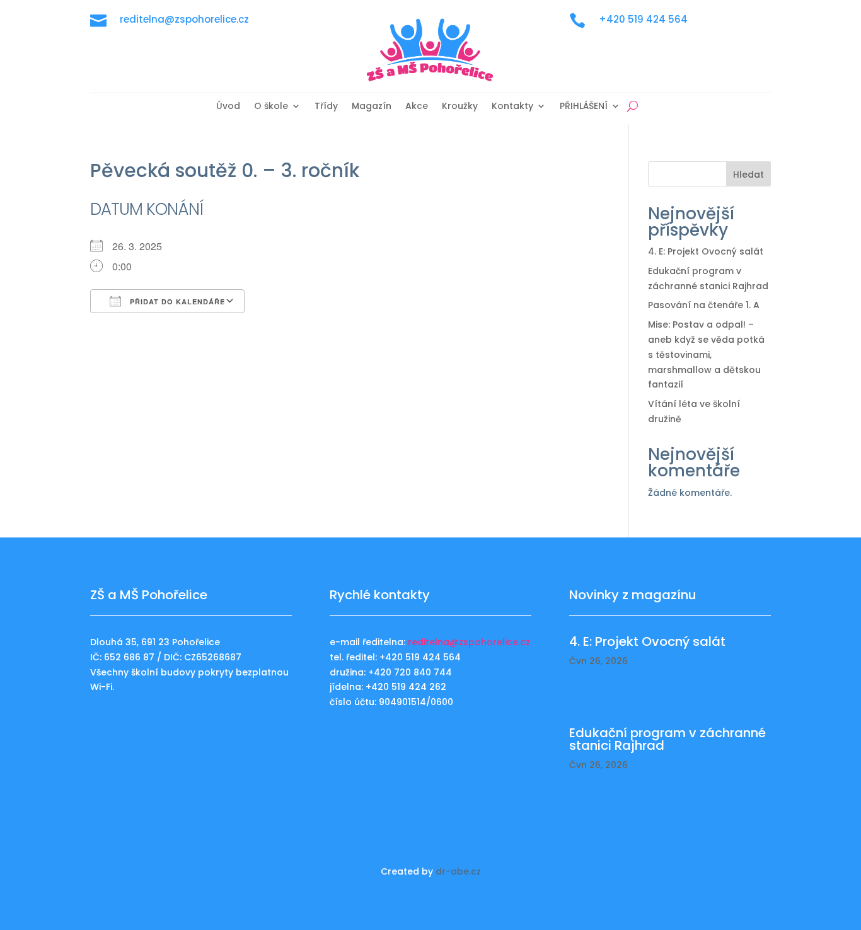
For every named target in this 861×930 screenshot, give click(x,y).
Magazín (371, 106)
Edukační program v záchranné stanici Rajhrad (667, 739)
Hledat (748, 174)
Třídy (326, 106)
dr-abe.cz (458, 871)
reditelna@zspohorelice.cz (469, 642)
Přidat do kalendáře (176, 301)
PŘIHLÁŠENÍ (584, 106)
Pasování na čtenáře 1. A (704, 305)
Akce (416, 106)
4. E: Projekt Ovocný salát (705, 251)
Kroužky (460, 106)
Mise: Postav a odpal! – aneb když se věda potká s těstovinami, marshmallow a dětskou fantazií (706, 354)
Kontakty (512, 106)
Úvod (228, 106)
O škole (271, 106)
